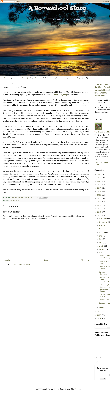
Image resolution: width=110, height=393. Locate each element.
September (103, 229)
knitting (50, 78)
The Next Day (104, 300)
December (103, 218)
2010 (99, 312)
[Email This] (40, 198)
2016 (99, 198)
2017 (99, 195)
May (101, 242)
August (102, 232)
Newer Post (7, 260)
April (101, 246)
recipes (62, 78)
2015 (99, 202)
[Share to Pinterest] (47, 198)
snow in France (13, 200)
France (6, 78)
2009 (99, 315)
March (101, 249)
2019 (99, 188)
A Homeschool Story (57, 8)
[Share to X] (43, 198)
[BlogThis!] (42, 198)
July (101, 236)
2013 (99, 209)
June (101, 239)
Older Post (85, 260)
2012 (99, 212)
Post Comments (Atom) (21, 264)
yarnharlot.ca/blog (59, 95)
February (103, 253)
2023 (99, 174)
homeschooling (22, 78)
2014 (99, 205)
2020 (99, 185)
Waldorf (37, 78)
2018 (99, 191)
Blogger (77, 389)
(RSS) (97, 362)
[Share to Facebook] (45, 198)
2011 (99, 215)
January (102, 307)
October (102, 225)
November (103, 222)
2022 (99, 178)
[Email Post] (36, 197)
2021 (99, 181)
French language (78, 78)
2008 (99, 318)
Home (46, 260)
